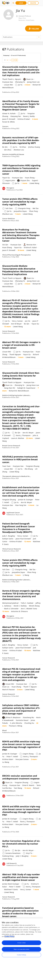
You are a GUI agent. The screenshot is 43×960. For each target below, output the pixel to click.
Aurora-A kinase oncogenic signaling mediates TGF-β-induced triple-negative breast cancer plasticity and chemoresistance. (21, 594)
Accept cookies (21, 942)
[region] (21, 939)
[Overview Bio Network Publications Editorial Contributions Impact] (21, 37)
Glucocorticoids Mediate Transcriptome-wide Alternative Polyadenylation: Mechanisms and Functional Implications (20, 270)
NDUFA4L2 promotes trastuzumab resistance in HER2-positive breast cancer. (20, 459)
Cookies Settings (21, 954)
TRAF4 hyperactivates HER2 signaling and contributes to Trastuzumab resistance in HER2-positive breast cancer (21, 169)
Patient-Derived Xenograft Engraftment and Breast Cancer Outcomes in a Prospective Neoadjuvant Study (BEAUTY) (18, 527)
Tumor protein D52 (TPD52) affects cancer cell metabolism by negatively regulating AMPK (19, 201)
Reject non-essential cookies (21, 949)
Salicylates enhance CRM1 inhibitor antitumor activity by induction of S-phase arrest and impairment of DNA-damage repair (21, 709)
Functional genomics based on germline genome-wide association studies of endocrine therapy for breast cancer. (20, 912)
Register (33, 3)
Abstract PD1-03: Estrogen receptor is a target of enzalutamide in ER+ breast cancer (21, 345)
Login (21, 3)
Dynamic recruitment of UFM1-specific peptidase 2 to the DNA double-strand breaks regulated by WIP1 (20, 140)
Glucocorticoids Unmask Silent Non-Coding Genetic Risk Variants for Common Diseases (21, 375)
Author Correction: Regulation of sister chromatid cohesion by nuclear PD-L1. (21, 844)
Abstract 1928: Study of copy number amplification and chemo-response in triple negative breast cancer (21, 877)
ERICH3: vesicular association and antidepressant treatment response (21, 777)
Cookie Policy (9, 936)
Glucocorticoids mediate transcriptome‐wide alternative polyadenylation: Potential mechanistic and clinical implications (21, 71)
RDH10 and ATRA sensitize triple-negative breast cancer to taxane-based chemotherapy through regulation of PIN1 (21, 745)
